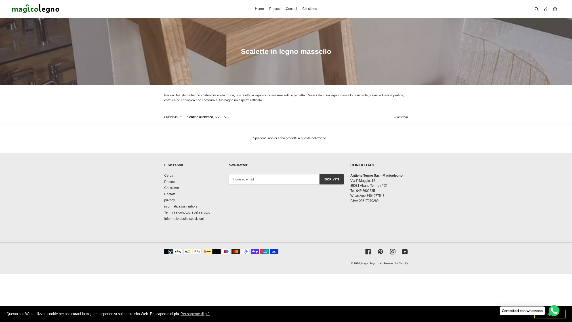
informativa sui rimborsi (181, 206)
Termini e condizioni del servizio (187, 212)
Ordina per (172, 117)
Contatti (169, 194)
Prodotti (169, 182)
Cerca (168, 175)
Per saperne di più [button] (195, 314)
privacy (169, 200)
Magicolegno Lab (372, 263)
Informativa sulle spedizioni (184, 218)
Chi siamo (171, 188)
